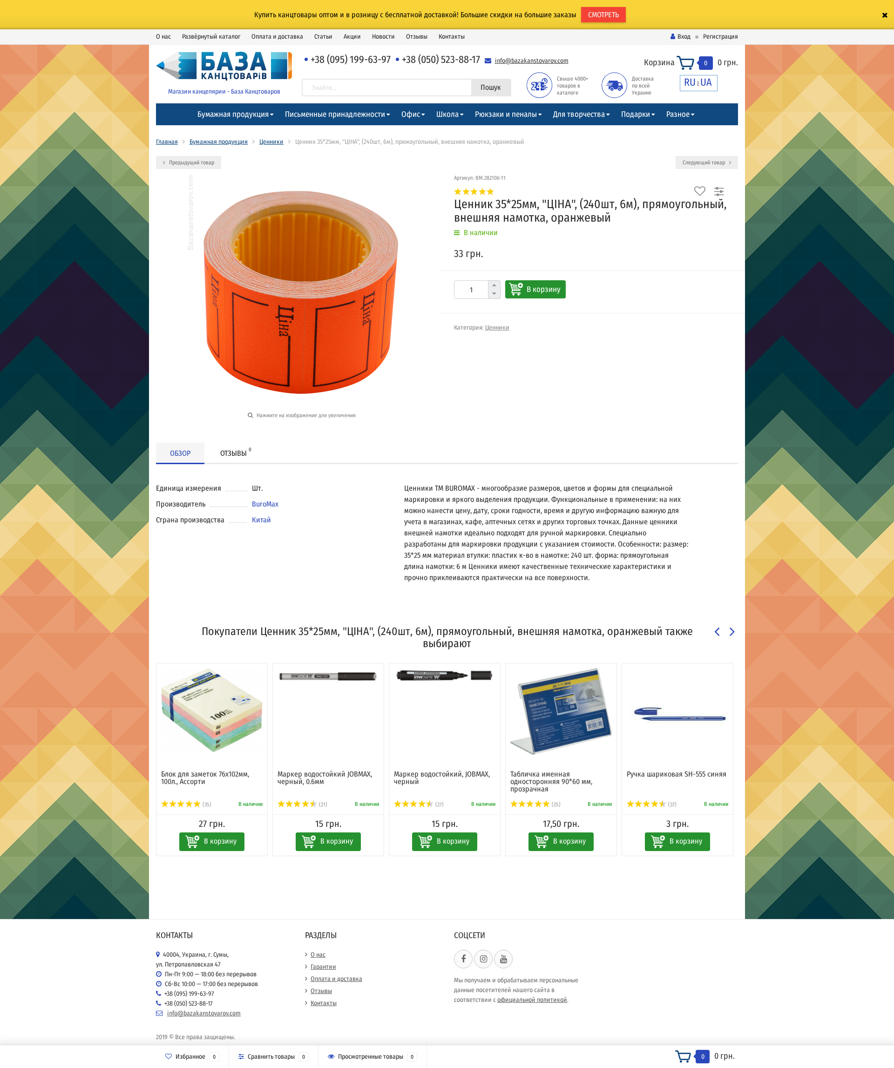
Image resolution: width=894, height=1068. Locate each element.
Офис (410, 114)
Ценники (271, 142)
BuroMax (265, 504)
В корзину (544, 289)
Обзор (180, 453)
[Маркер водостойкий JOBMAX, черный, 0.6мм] (328, 676)
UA (706, 82)
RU (690, 82)
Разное (678, 114)
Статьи (323, 37)
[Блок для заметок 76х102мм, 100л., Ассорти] (212, 710)
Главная (167, 142)
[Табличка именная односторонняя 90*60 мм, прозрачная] (561, 711)
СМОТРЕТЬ (603, 14)
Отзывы (416, 37)
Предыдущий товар (191, 162)
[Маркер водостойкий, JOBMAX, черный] (444, 675)
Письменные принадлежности (335, 114)
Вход (684, 37)
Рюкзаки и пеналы (506, 114)
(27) (439, 804)
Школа (447, 114)
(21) (322, 804)
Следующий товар (704, 162)
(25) (555, 804)
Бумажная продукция (233, 114)
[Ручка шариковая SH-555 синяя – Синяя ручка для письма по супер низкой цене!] (677, 714)
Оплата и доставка (277, 37)
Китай (261, 519)
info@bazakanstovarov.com (532, 61)
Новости (383, 37)
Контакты (452, 37)
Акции (352, 37)
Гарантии (323, 967)
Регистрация (720, 37)
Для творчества (579, 114)
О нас (163, 37)
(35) (206, 804)
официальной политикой (532, 1000)
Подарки (635, 114)
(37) (672, 804)
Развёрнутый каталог (211, 37)
